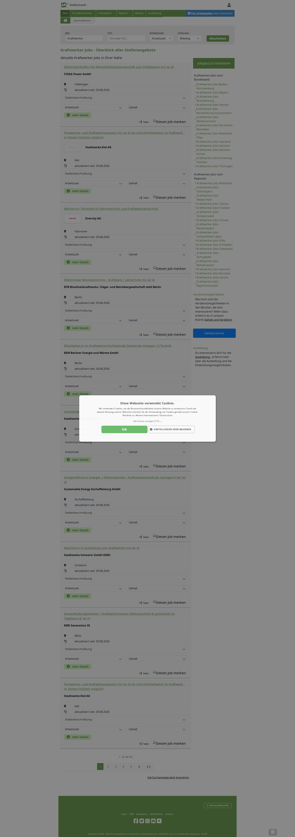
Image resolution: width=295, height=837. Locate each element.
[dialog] (147, 418)
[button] (147, 421)
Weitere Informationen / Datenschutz (154, 415)
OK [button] (124, 429)
